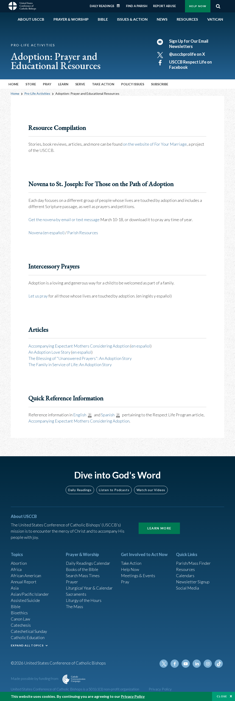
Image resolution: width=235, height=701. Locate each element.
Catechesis (21, 625)
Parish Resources (82, 232)
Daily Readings (102, 6)
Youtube (186, 663)
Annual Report (23, 581)
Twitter (163, 663)
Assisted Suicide (25, 600)
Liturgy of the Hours (83, 600)
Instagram (208, 663)
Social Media (187, 587)
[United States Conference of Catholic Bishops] (22, 5)
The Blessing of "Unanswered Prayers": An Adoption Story (80, 358)
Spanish (108, 414)
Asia (15, 587)
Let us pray (38, 295)
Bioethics (19, 612)
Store (30, 84)
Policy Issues (132, 84)
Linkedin (197, 663)
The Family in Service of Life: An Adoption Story (70, 364)
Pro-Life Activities (37, 93)
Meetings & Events (138, 575)
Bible (15, 606)
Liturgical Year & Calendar (89, 587)
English (79, 414)
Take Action (131, 563)
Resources (185, 569)
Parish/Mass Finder (193, 563)
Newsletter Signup (193, 581)
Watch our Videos (151, 490)
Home (13, 84)
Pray (125, 581)
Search (218, 6)
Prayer (72, 581)
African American (26, 575)
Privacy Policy (160, 689)
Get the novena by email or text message (64, 219)
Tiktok (219, 663)
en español (140, 345)
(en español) (53, 232)
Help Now (197, 6)
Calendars (185, 575)
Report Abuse (164, 6)
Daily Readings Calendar (119, 5)
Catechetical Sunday (29, 631)
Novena (35, 232)
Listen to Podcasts (114, 490)
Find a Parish (136, 6)
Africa (16, 569)
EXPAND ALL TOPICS (27, 645)
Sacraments (76, 594)
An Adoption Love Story (49, 352)
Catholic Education (28, 637)
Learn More (159, 528)
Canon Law (20, 618)
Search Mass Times (83, 575)
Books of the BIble (82, 569)
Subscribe (159, 84)
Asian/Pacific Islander (30, 594)
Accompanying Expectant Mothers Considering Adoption (78, 345)
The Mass (74, 606)
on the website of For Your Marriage (155, 144)
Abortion (19, 563)
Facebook (175, 663)
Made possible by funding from (35, 678)
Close (222, 696)
